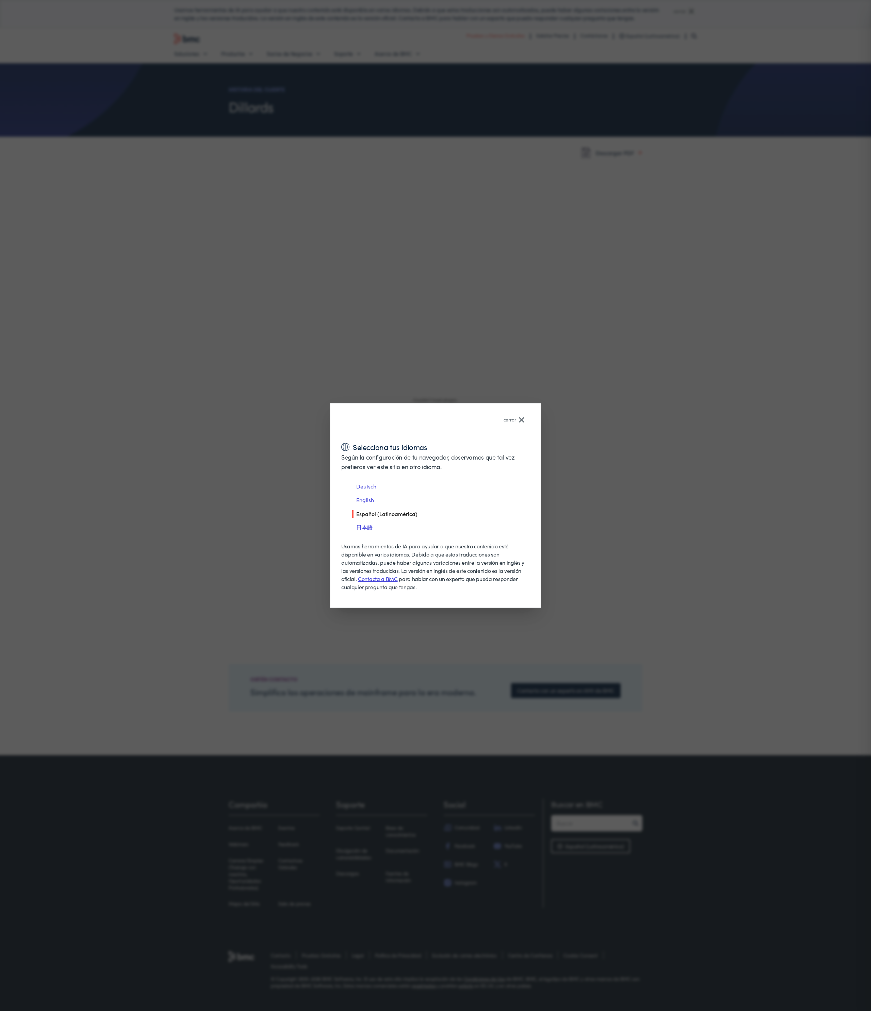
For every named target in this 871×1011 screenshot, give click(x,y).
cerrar (510, 419)
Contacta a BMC (378, 578)
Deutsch (366, 486)
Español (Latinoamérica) (386, 513)
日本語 (364, 527)
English (365, 499)
